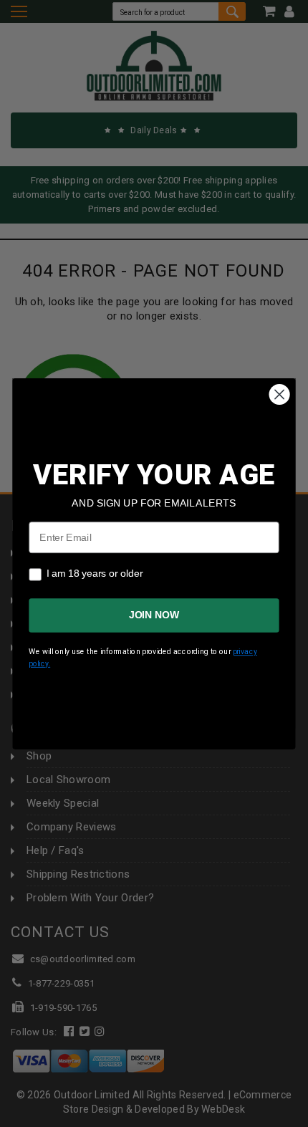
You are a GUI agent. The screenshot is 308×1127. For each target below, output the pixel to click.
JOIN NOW (154, 615)
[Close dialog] (280, 394)
